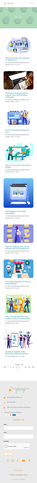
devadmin (11, 356)
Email (6, 432)
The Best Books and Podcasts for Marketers (17, 59)
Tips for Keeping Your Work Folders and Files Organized (17, 247)
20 (29, 367)
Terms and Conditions (18, 479)
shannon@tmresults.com (14, 397)
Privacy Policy (18, 470)
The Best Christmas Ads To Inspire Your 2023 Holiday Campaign (16, 95)
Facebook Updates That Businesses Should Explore (16, 353)
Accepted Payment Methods (12, 412)
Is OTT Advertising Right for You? (17, 131)
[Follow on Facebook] (18, 461)
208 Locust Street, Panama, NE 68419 (18, 407)
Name (6, 424)
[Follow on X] (8, 461)
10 (26, 367)
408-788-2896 (11, 402)
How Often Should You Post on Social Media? (18, 282)
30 (33, 367)
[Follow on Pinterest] (29, 461)
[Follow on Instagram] (13, 461)
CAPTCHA (6, 441)
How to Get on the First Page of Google (18, 166)
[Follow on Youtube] (23, 461)
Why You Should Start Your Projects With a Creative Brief (17, 317)
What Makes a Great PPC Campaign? (15, 212)
